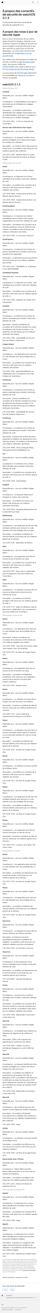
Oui (5, 1290)
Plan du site (18, 1309)
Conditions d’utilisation (7, 1309)
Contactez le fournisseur (29, 1270)
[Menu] (37, 2)
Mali (2, 1304)
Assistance (9, 1295)
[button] (33, 2)
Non (12, 1290)
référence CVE (23, 75)
